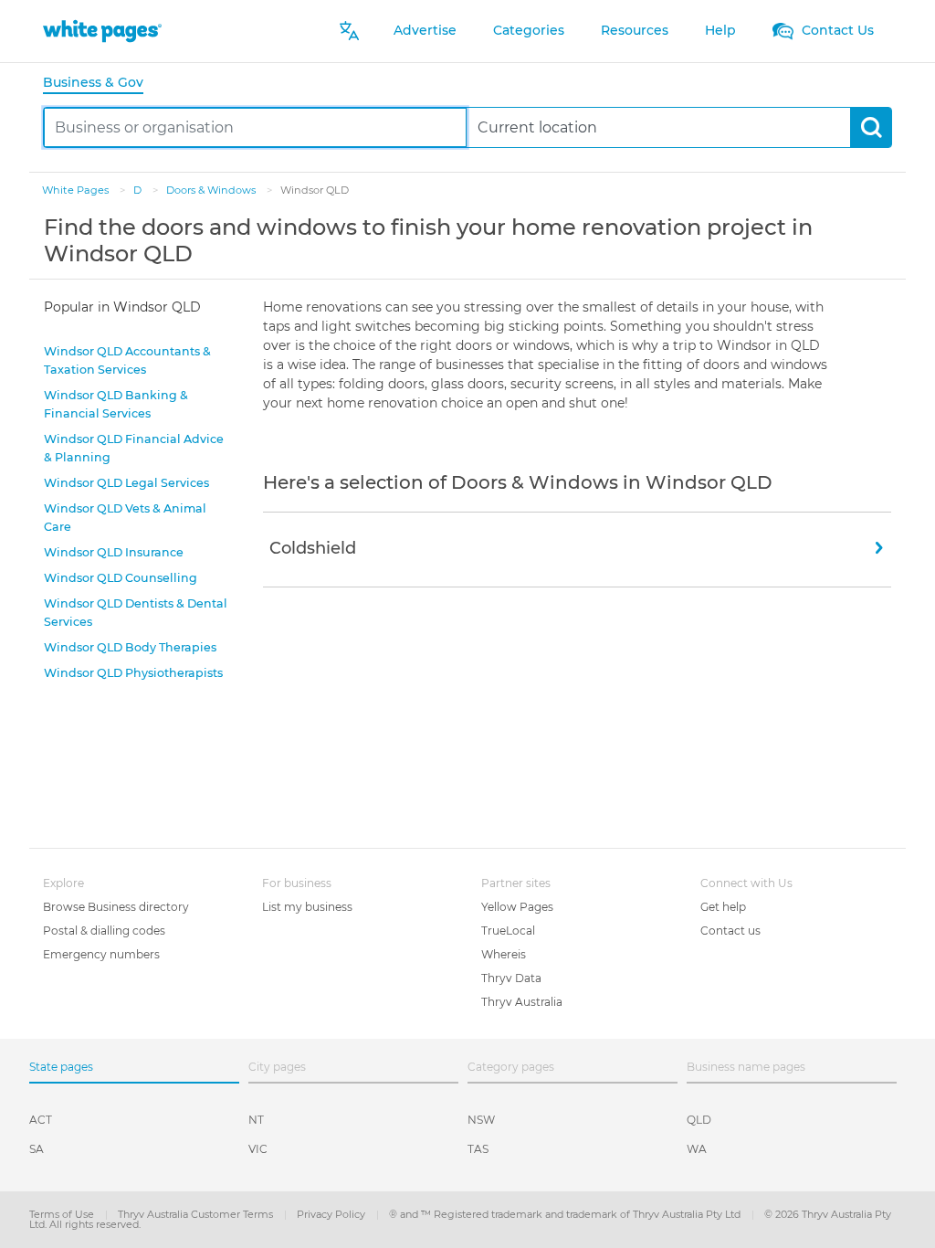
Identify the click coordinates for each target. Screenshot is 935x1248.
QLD (699, 1119)
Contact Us (836, 30)
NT (256, 1119)
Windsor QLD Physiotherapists (133, 673)
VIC (258, 1149)
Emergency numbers (101, 954)
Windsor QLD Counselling (120, 578)
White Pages (76, 190)
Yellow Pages (517, 907)
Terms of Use (63, 1214)
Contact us (730, 930)
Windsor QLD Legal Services (126, 483)
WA (697, 1149)
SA (36, 1149)
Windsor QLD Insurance (114, 552)
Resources (634, 30)
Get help (723, 907)
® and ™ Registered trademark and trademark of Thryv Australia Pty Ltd (566, 1214)
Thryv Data (511, 978)
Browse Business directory (116, 907)
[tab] (100, 83)
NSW (481, 1119)
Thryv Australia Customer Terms (197, 1214)
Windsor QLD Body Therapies (130, 647)
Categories (528, 30)
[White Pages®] (102, 30)
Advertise (425, 30)
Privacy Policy (332, 1214)
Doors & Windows (212, 190)
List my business (307, 907)
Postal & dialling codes (104, 930)
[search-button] (870, 127)
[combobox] (255, 127)
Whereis (503, 954)
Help (720, 30)
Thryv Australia (521, 1002)
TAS (478, 1149)
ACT (40, 1119)
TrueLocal (508, 930)
